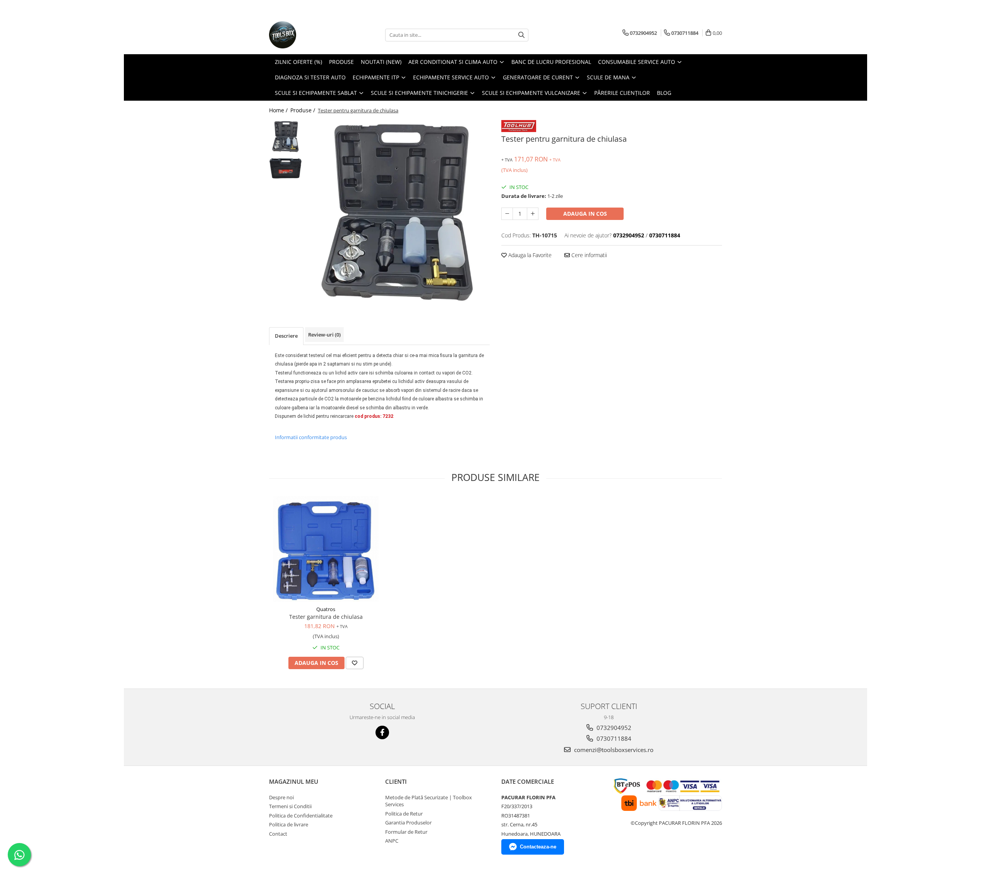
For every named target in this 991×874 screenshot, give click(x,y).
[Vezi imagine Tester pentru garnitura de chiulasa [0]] (285, 136)
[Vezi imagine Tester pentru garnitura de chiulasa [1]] (285, 169)
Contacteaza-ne (538, 847)
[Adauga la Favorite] (354, 663)
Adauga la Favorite (529, 255)
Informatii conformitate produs (311, 437)
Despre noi (281, 797)
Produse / (303, 110)
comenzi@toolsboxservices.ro (613, 750)
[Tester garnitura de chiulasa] (326, 549)
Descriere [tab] (286, 335)
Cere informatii (588, 255)
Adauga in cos (585, 213)
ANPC (391, 840)
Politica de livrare (288, 824)
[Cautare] (521, 35)
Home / (279, 110)
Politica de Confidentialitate (301, 815)
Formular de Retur (406, 831)
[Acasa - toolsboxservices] (307, 34)
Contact (278, 833)
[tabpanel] (398, 212)
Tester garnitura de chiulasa (326, 616)
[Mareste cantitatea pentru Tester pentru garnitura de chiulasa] (532, 214)
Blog (664, 92)
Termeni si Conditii (290, 806)
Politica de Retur (404, 813)
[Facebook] (382, 732)
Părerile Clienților (622, 92)
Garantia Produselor (408, 822)
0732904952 (613, 727)
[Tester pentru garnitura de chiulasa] (398, 212)
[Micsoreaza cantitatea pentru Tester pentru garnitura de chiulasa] (507, 214)
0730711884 (613, 738)
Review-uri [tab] (324, 334)
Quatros (325, 609)
